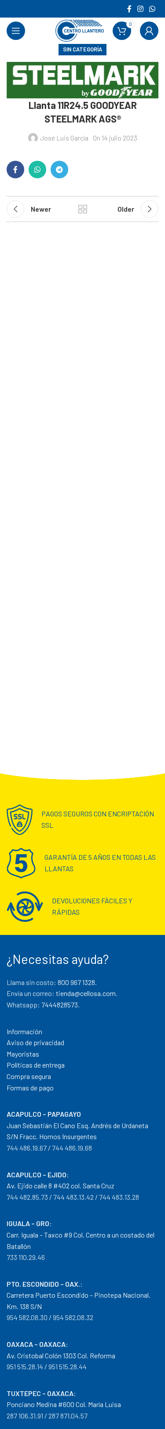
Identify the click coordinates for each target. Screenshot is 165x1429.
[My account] (149, 31)
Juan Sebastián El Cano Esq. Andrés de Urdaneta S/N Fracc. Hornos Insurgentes (77, 1125)
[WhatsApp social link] (152, 8)
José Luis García (64, 138)
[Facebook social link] (129, 8)
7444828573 (59, 1004)
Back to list (83, 209)
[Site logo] (79, 29)
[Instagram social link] (140, 8)
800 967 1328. (77, 982)
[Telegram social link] (59, 169)
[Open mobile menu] (15, 31)
